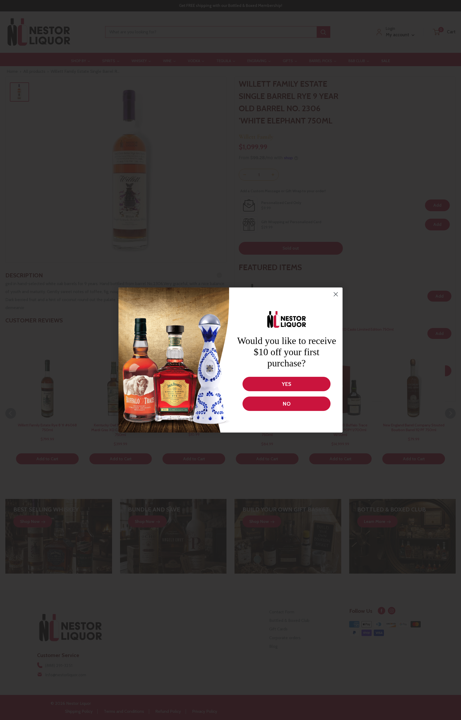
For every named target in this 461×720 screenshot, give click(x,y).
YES (286, 384)
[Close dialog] (335, 294)
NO (287, 404)
